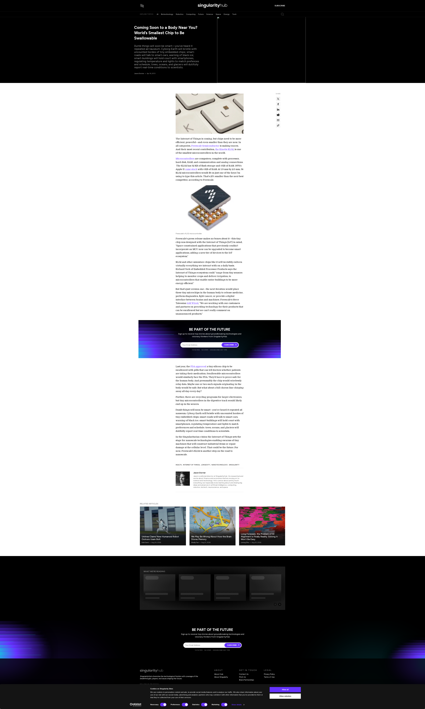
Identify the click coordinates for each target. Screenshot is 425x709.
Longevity (205, 465)
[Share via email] (278, 120)
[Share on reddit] (278, 115)
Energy (227, 14)
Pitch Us (242, 677)
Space (218, 14)
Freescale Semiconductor (205, 146)
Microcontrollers (185, 158)
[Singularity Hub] (212, 6)
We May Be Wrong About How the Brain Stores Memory (211, 538)
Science (209, 14)
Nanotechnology (220, 465)
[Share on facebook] (278, 104)
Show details (237, 705)
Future (201, 14)
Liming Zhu (245, 542)
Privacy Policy (269, 674)
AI (157, 14)
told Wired (192, 303)
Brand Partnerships (246, 680)
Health (179, 465)
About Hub (218, 674)
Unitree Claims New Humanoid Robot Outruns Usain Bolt (160, 538)
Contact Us (243, 674)
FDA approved (198, 366)
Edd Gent (145, 542)
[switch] (185, 704)
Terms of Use (269, 677)
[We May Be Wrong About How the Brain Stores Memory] (212, 526)
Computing (190, 14)
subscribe (280, 5)
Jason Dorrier (139, 73)
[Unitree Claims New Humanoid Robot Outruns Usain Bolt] (163, 526)
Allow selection (285, 696)
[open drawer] (142, 6)
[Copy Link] (278, 125)
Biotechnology (167, 14)
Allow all (285, 690)
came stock (191, 169)
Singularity (234, 465)
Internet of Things (191, 465)
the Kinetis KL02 (224, 149)
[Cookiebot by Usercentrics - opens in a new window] (135, 704)
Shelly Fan (195, 542)
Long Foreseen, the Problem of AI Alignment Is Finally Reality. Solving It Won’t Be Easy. (259, 537)
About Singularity (221, 677)
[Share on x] (278, 99)
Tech (234, 14)
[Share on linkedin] (278, 109)
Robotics (179, 14)
